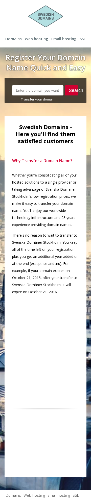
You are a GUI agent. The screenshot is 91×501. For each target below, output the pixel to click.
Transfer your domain (38, 99)
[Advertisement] (45, 344)
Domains (13, 38)
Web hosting (36, 38)
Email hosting (64, 38)
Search (73, 90)
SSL (83, 38)
